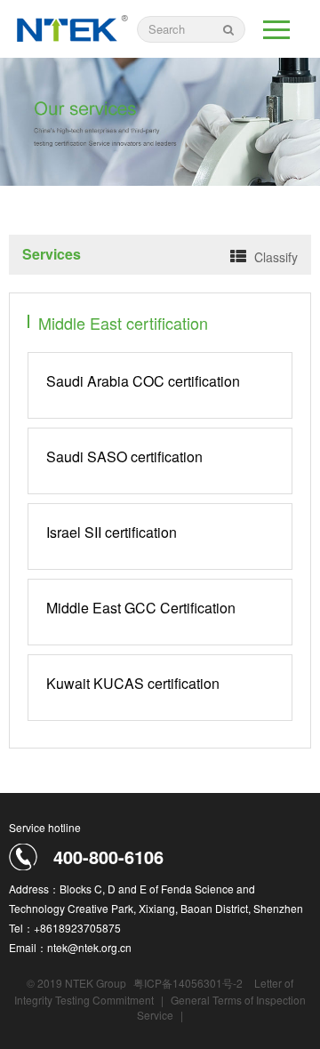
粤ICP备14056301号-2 (188, 982)
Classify (276, 257)
